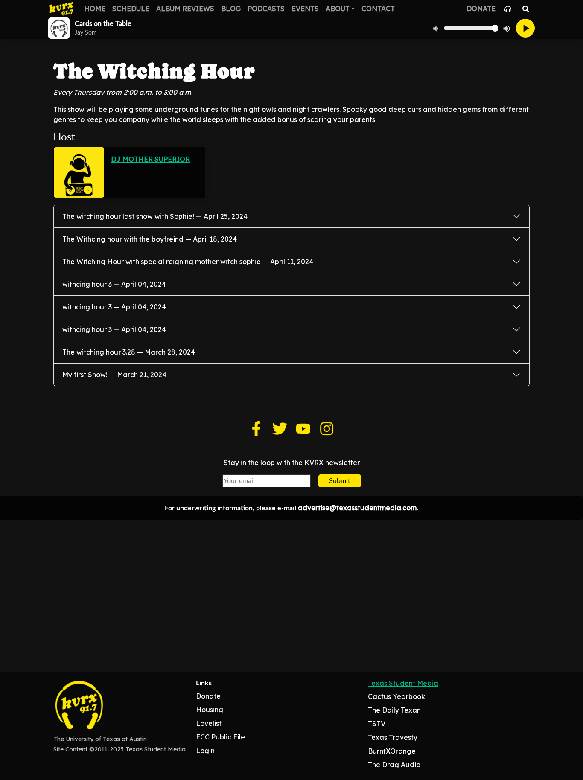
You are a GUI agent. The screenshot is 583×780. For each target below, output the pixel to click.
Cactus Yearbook (396, 696)
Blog (231, 8)
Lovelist (209, 723)
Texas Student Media (403, 683)
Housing (209, 709)
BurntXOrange (392, 751)
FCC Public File (220, 737)
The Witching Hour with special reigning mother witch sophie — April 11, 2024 (187, 261)
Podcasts (266, 8)
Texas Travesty (392, 737)
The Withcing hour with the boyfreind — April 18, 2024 (149, 239)
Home (94, 8)
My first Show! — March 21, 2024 (114, 374)
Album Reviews (185, 8)
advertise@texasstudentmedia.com (357, 508)
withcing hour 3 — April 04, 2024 (114, 284)
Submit (339, 480)
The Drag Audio (394, 764)
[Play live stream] (525, 28)
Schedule (130, 8)
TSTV (376, 723)
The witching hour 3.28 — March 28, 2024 (128, 352)
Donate (208, 696)
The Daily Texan (394, 710)
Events (305, 8)
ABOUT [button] (338, 8)
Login (205, 750)
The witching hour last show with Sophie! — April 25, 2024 (155, 216)
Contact (378, 8)
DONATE (481, 8)
